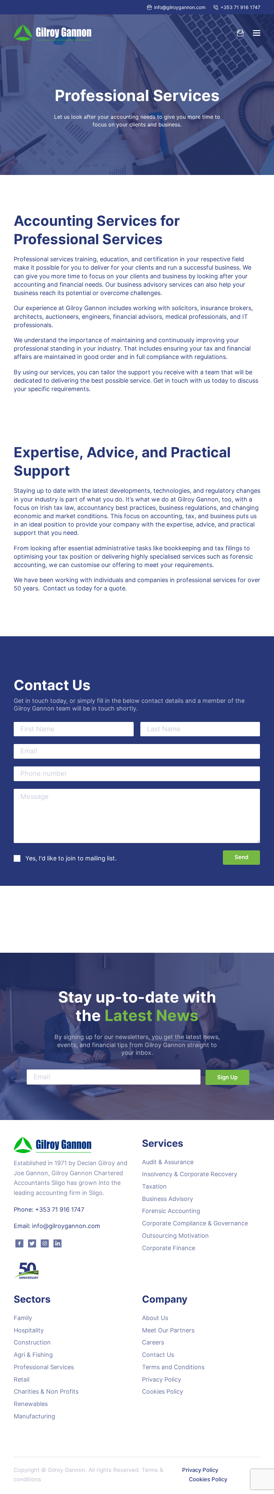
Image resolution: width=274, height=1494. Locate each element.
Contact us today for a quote (84, 588)
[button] (256, 33)
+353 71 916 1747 (240, 7)
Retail (21, 1379)
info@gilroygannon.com (180, 7)
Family (23, 1317)
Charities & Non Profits (46, 1391)
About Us (155, 1317)
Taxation (154, 1186)
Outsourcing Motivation (175, 1235)
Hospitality (29, 1330)
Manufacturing (34, 1416)
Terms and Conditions (173, 1367)
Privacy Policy (161, 1379)
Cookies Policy (162, 1391)
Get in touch (170, 380)
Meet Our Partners (168, 1330)
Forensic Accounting (171, 1210)
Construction (32, 1342)
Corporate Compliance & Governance (195, 1223)
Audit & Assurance (167, 1161)
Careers (153, 1342)
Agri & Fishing (33, 1354)
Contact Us (158, 1354)
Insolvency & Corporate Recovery (189, 1174)
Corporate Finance (168, 1247)
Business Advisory (167, 1198)
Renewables (31, 1403)
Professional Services (44, 1367)
